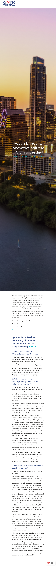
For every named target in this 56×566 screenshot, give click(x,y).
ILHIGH (32, 346)
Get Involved (16, 330)
